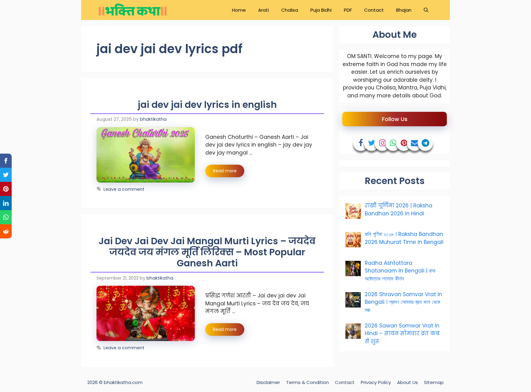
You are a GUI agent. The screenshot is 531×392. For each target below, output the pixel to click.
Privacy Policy (376, 382)
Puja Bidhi (321, 10)
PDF (348, 10)
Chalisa (289, 10)
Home (239, 10)
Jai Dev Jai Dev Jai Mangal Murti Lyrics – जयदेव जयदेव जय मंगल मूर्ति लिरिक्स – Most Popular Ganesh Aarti (207, 252)
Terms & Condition (307, 382)
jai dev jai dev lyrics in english (207, 104)
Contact (374, 10)
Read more (225, 171)
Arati (263, 10)
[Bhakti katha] (132, 10)
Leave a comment (124, 189)
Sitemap (434, 382)
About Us (407, 382)
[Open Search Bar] (426, 10)
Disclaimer (268, 382)
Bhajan (403, 10)
